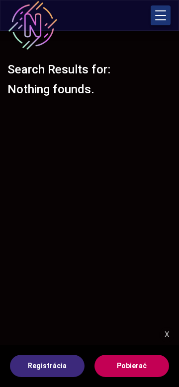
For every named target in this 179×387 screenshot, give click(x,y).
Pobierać (132, 366)
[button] (161, 15)
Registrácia (47, 366)
